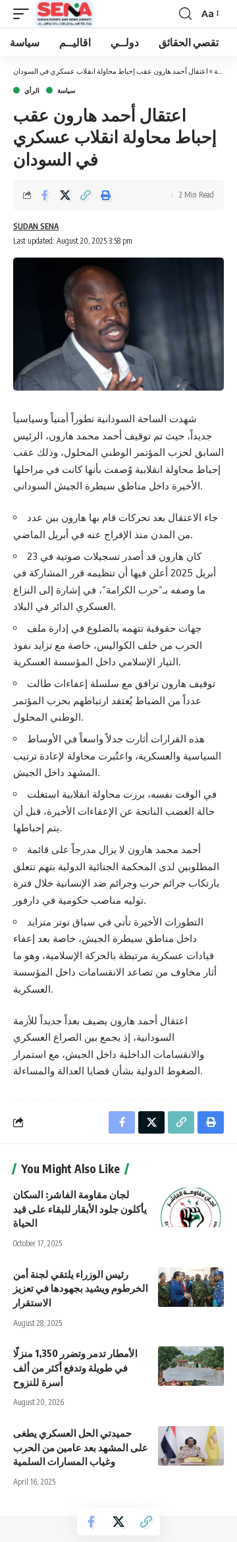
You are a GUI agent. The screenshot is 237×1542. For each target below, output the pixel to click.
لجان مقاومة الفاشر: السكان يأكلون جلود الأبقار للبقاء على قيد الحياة (80, 1208)
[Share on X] (65, 195)
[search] (185, 13)
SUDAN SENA (36, 226)
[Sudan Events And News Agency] (64, 14)
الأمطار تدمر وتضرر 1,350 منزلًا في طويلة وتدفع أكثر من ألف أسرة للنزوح (75, 1367)
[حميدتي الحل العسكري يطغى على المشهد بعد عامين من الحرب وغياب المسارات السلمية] (191, 1446)
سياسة (66, 90)
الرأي (32, 90)
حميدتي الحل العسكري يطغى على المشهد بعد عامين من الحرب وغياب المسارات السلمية (80, 1447)
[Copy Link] (85, 195)
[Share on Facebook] (45, 195)
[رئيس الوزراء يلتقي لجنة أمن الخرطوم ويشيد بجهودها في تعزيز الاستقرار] (191, 1287)
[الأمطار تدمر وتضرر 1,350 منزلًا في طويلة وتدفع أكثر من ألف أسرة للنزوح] (191, 1366)
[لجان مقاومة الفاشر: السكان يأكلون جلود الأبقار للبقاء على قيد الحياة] (191, 1207)
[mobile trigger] (24, 14)
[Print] (106, 195)
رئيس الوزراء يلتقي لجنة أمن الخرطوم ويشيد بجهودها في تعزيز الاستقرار (80, 1288)
